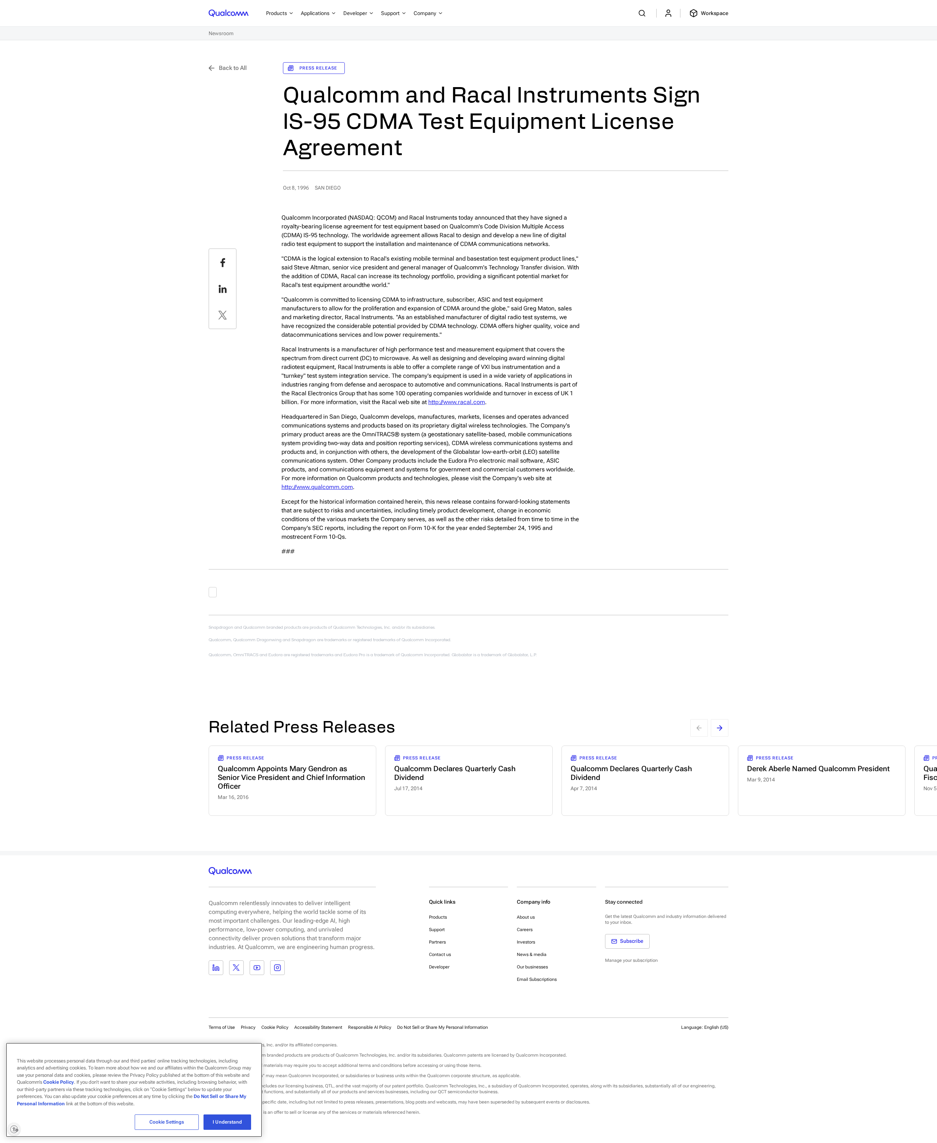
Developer (439, 967)
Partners (437, 942)
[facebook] (222, 262)
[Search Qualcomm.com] (643, 13)
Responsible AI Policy (369, 1027)
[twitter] (222, 315)
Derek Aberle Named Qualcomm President (818, 768)
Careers (525, 929)
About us (526, 917)
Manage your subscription (631, 960)
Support (437, 929)
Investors (526, 942)
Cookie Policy (274, 1027)
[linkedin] (222, 289)
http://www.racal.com (456, 402)
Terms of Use (222, 1027)
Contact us (440, 954)
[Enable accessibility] (13, 1129)
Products (438, 917)
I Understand (227, 1122)
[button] (442, 1027)
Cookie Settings (166, 1122)
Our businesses (532, 967)
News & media (531, 954)
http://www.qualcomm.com (317, 486)
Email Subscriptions (537, 979)
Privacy (248, 1027)
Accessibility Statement (318, 1027)
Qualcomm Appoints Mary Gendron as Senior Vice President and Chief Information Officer (291, 777)
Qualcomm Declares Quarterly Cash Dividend (455, 773)
